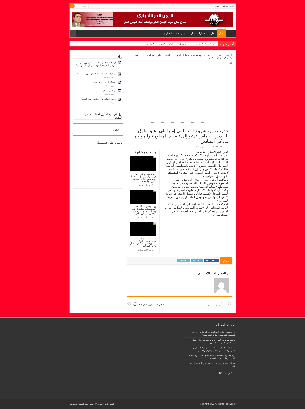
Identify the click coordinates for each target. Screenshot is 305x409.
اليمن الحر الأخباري (105, 404)
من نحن (180, 33)
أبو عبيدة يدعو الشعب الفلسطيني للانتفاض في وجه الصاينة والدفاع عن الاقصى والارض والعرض (144, 210)
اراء (191, 33)
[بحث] (72, 6)
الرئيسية (228, 55)
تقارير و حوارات (205, 33)
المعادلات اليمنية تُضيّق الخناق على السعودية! (96, 74)
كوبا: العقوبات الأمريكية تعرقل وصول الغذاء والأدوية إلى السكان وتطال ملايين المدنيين (143, 242)
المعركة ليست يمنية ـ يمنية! (104, 82)
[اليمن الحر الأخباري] (152, 18)
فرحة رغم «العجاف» (215, 303)
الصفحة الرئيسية (230, 33)
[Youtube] (91, 6)
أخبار (221, 33)
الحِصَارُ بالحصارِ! (109, 90)
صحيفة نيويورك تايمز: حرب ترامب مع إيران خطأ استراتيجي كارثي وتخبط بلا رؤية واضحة (179, 43)
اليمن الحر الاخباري (219, 146)
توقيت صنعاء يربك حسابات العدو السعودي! (97, 99)
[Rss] (97, 6)
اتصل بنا (167, 33)
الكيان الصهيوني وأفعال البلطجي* (148, 303)
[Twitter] (94, 6)
